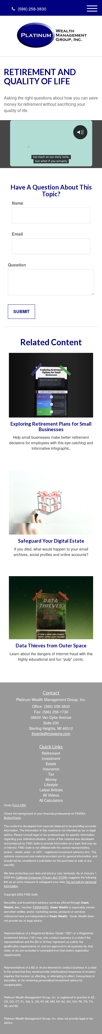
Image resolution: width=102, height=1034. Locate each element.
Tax (51, 774)
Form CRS (19, 805)
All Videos (51, 795)
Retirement (51, 753)
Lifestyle (51, 784)
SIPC (45, 907)
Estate (51, 763)
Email (17, 234)
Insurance (51, 768)
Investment (51, 758)
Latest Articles (51, 789)
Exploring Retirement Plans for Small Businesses (51, 426)
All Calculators (51, 800)
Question (17, 265)
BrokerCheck (12, 817)
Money (51, 779)
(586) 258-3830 (32, 9)
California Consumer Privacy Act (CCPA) (41, 877)
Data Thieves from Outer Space (51, 645)
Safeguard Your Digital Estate (51, 541)
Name (17, 203)
